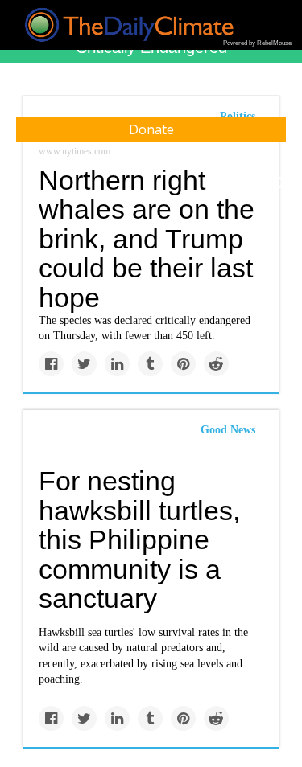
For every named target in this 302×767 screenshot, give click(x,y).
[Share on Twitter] (84, 363)
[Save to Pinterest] (183, 363)
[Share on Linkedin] (117, 363)
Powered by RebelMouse (257, 43)
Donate (151, 129)
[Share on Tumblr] (150, 363)
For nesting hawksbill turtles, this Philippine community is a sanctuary (139, 540)
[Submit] (279, 183)
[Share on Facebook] (51, 363)
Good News (228, 430)
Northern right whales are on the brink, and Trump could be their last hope (146, 239)
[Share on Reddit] (216, 363)
